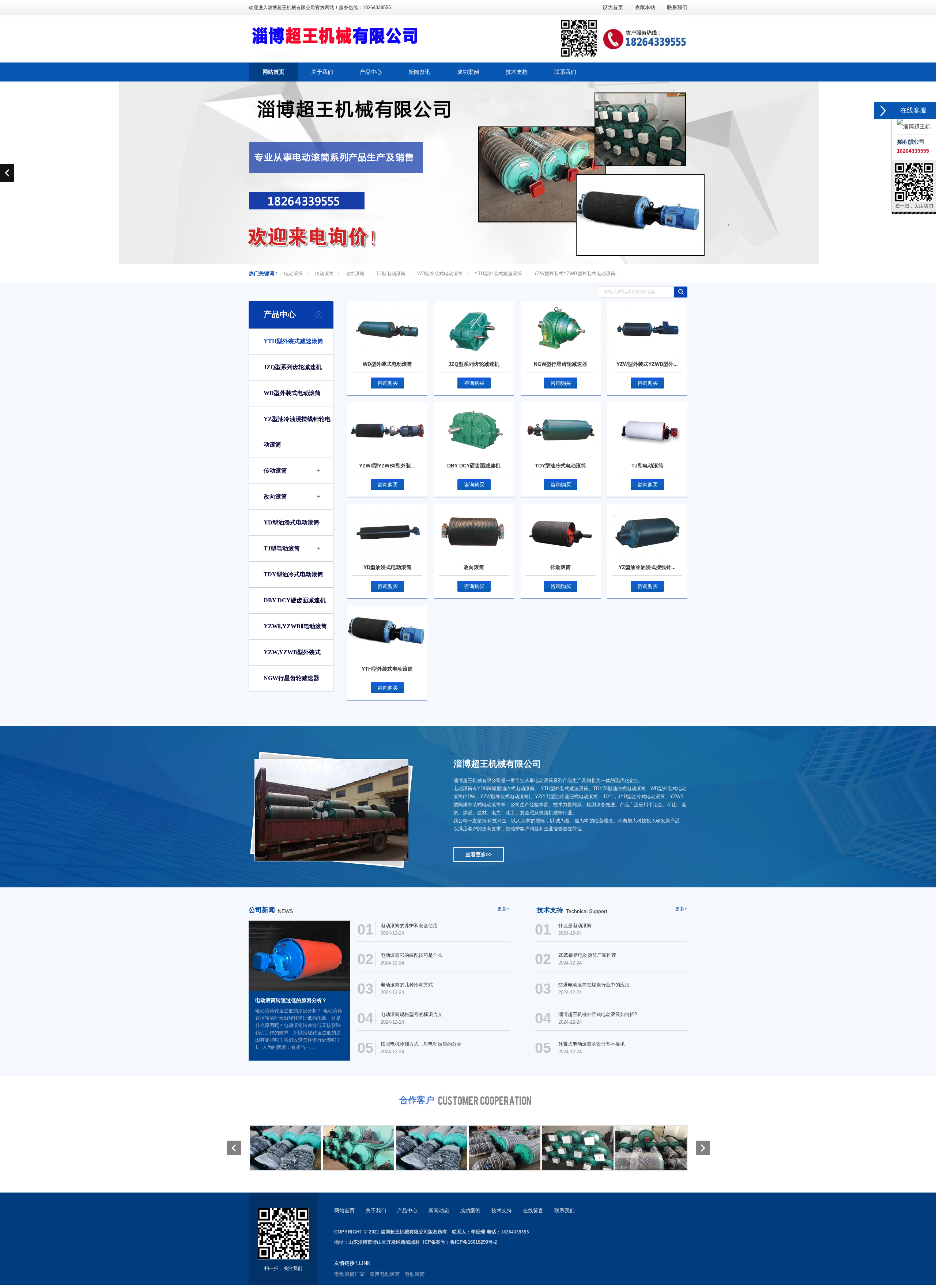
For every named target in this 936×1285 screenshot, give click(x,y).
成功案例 (470, 1210)
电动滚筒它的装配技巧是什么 (411, 955)
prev (7, 173)
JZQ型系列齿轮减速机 (293, 367)
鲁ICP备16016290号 (471, 1242)
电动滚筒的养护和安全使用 (409, 925)
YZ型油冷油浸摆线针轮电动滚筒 (297, 432)
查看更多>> (478, 854)
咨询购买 (387, 383)
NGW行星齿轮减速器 (291, 678)
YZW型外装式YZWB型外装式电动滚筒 (574, 273)
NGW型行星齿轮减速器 (560, 364)
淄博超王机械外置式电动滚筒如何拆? (597, 1014)
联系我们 (677, 7)
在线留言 (533, 1210)
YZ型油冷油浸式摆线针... (647, 567)
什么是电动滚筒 (575, 925)
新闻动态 (439, 1210)
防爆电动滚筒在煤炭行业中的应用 (594, 985)
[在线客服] (883, 110)
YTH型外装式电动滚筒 (387, 669)
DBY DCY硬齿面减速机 (295, 600)
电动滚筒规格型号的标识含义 (411, 1014)
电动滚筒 (293, 273)
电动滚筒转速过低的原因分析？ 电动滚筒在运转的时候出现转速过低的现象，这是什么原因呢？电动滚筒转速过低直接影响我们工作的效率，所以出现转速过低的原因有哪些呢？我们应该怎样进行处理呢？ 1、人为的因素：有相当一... (298, 1029)
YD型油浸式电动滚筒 (291, 522)
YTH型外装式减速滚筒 (498, 273)
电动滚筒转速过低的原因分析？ (291, 1000)
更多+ (503, 908)
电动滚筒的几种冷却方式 (407, 985)
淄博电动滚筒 (384, 1274)
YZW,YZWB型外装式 (292, 652)
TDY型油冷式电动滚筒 (293, 574)
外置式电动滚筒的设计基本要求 (591, 1044)
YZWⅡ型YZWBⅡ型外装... (387, 466)
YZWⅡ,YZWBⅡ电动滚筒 (295, 626)
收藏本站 (645, 7)
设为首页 (613, 7)
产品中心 (280, 314)
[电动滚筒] (285, 1147)
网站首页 (344, 1210)
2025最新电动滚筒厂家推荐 (587, 955)
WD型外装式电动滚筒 (440, 273)
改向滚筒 (355, 273)
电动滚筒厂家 (349, 1274)
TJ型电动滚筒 (390, 273)
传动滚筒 (324, 273)
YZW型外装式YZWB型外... (647, 364)
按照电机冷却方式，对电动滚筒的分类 (421, 1044)
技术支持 (501, 1210)
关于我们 (376, 1210)
